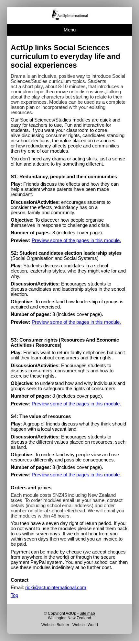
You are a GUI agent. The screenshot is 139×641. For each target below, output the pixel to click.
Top (14, 595)
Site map (87, 613)
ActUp (71, 613)
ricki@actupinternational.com (55, 587)
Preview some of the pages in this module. (76, 240)
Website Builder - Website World (69, 625)
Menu (70, 29)
